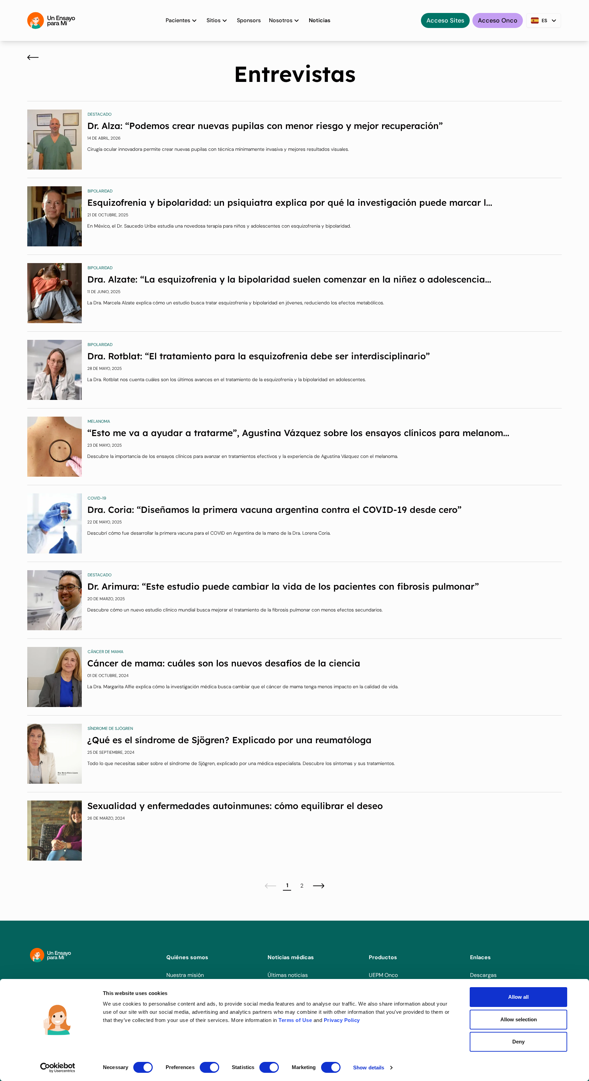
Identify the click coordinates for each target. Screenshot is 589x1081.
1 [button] (287, 885)
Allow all (518, 997)
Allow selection (518, 1019)
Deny (518, 1041)
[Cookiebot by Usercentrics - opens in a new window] (58, 1068)
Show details (368, 1067)
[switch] (209, 1067)
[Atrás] (33, 57)
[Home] (51, 20)
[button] (270, 886)
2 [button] (301, 885)
